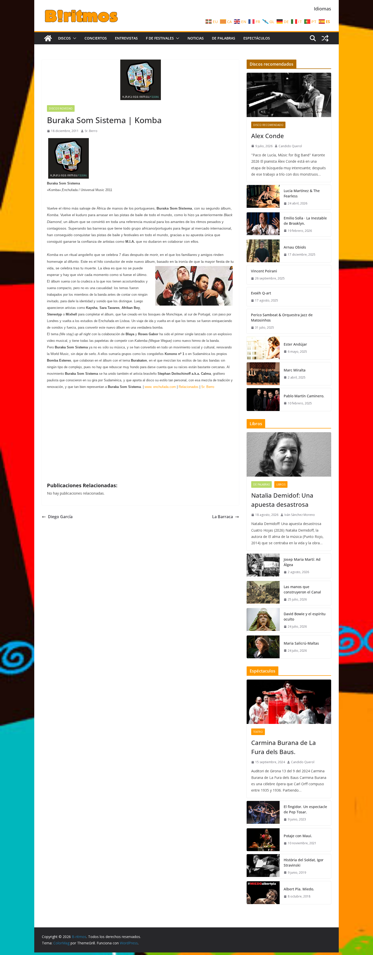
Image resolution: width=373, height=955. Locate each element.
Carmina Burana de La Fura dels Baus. (283, 747)
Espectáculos (256, 38)
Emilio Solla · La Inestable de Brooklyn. (305, 221)
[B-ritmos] (48, 38)
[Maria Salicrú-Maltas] (263, 646)
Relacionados (188, 387)
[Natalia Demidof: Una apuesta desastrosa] (289, 454)
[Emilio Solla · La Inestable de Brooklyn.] (263, 224)
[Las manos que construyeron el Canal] (263, 593)
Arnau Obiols (295, 247)
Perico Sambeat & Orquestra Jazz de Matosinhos (282, 317)
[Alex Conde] (289, 95)
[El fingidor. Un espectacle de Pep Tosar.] (263, 813)
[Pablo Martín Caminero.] (263, 399)
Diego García (60, 516)
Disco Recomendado (268, 125)
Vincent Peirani (264, 271)
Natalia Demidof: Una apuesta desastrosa (282, 500)
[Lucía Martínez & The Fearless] (263, 197)
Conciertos (95, 38)
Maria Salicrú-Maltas (301, 643)
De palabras (223, 38)
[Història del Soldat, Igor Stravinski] (263, 866)
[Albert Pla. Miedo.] (263, 892)
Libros (280, 484)
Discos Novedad (61, 108)
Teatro (258, 732)
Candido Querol (290, 146)
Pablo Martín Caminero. (304, 396)
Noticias (196, 38)
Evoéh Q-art (261, 293)
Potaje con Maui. (298, 835)
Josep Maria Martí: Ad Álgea (302, 562)
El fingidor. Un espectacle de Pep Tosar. (305, 809)
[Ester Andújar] (263, 347)
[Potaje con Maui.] (263, 839)
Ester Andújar (295, 344)
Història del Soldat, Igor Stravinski (304, 862)
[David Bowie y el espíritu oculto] (263, 620)
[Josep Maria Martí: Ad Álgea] (263, 566)
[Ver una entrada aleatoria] (325, 38)
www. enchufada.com (160, 387)
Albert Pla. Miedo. (299, 889)
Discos (64, 38)
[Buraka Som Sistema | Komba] (68, 177)
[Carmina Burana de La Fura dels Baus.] (289, 702)
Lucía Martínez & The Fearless (302, 193)
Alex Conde (267, 136)
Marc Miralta (295, 370)
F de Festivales (160, 38)
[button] (73, 38)
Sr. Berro (91, 131)
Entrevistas (126, 38)
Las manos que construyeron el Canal (302, 589)
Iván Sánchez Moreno (299, 515)
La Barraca (222, 516)
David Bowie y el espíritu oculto (305, 616)
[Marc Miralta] (263, 373)
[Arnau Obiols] (263, 250)
